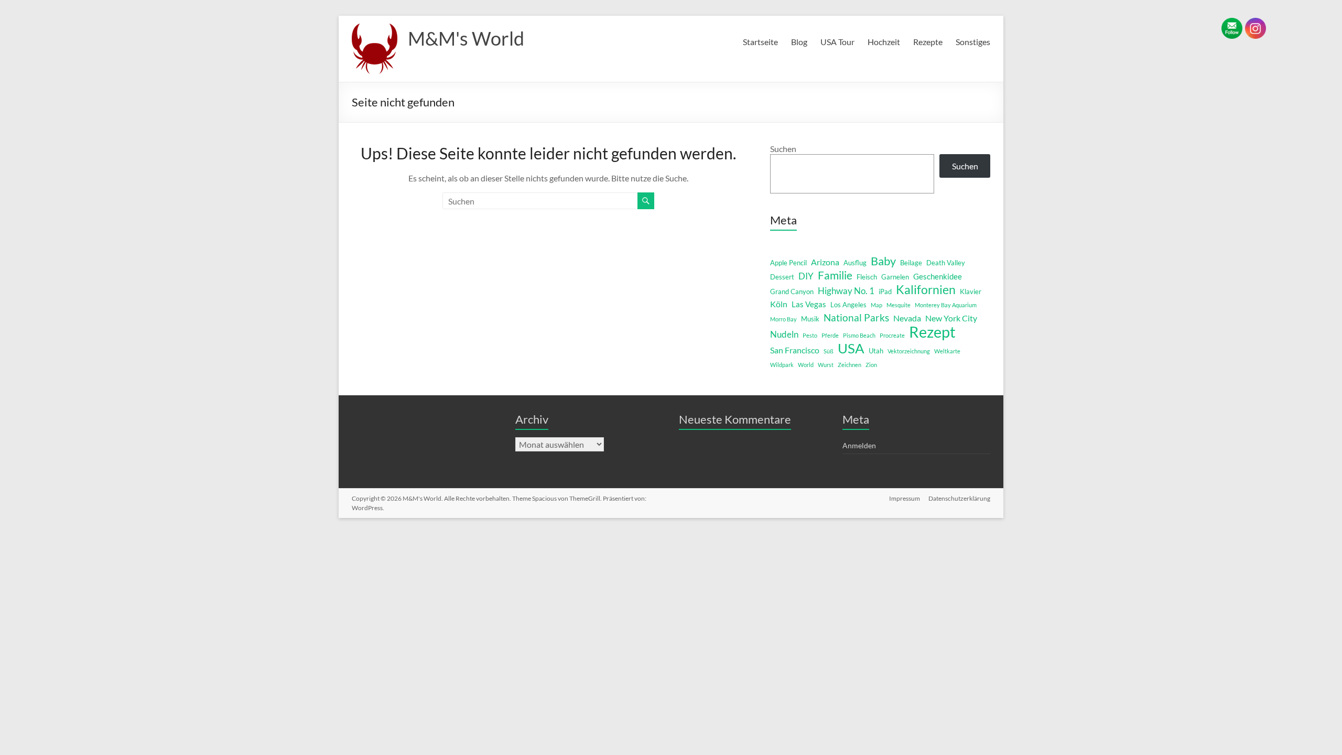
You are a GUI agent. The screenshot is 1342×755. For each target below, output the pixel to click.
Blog (799, 42)
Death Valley (945, 262)
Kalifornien (926, 289)
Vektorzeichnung (909, 351)
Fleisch (867, 277)
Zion (871, 364)
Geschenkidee (937, 276)
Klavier (970, 291)
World (806, 364)
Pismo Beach (859, 335)
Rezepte (928, 42)
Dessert (782, 277)
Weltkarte (947, 351)
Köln (778, 304)
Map (876, 304)
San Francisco (794, 350)
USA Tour (837, 42)
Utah (876, 351)
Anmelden (859, 445)
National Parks (856, 317)
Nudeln (784, 334)
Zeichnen (849, 364)
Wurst (826, 364)
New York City (951, 318)
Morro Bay (783, 319)
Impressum (904, 498)
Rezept (932, 332)
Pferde (830, 335)
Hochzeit (884, 42)
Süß (829, 351)
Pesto (810, 335)
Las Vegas (809, 304)
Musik (810, 319)
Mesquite (898, 304)
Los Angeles (848, 304)
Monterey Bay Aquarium (946, 304)
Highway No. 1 (846, 290)
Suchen (783, 149)
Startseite (760, 42)
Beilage (911, 262)
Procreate (892, 335)
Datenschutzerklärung (959, 498)
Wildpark (782, 364)
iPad (885, 291)
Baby (883, 261)
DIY (806, 276)
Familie (835, 275)
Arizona (825, 262)
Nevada (907, 318)
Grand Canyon (792, 291)
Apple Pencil (788, 262)
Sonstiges (973, 42)
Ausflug (855, 262)
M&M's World (466, 38)
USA (851, 348)
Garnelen (895, 277)
